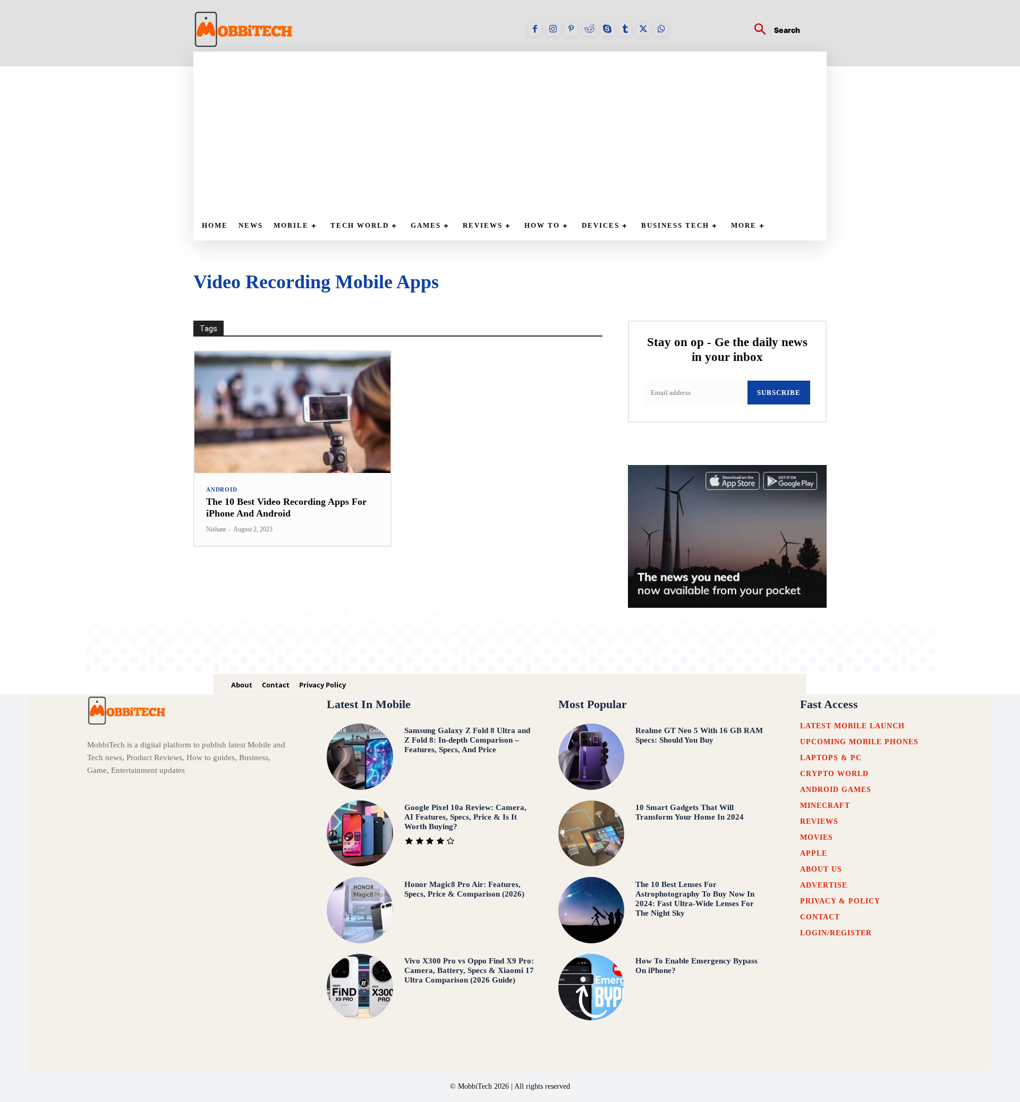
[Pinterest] (571, 29)
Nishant (216, 529)
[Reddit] (589, 29)
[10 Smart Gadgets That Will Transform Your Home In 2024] (591, 833)
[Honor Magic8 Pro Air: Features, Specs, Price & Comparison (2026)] (360, 910)
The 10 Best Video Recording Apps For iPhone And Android (286, 507)
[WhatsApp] (661, 29)
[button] (773, 30)
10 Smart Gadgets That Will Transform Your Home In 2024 (689, 812)
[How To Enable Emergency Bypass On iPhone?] (591, 987)
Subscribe (779, 393)
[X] (643, 29)
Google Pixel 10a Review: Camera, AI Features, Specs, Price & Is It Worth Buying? (465, 817)
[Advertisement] (515, 131)
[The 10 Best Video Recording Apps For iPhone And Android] (292, 412)
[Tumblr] (625, 29)
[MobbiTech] (243, 29)
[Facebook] (535, 29)
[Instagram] (553, 29)
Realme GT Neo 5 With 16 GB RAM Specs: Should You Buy (699, 735)
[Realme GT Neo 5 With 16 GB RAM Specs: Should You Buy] (591, 757)
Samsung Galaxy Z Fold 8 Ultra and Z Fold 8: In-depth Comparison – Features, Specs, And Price (467, 740)
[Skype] (607, 29)
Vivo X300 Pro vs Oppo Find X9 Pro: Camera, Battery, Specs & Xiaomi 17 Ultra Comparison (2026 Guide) (469, 970)
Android (221, 490)
